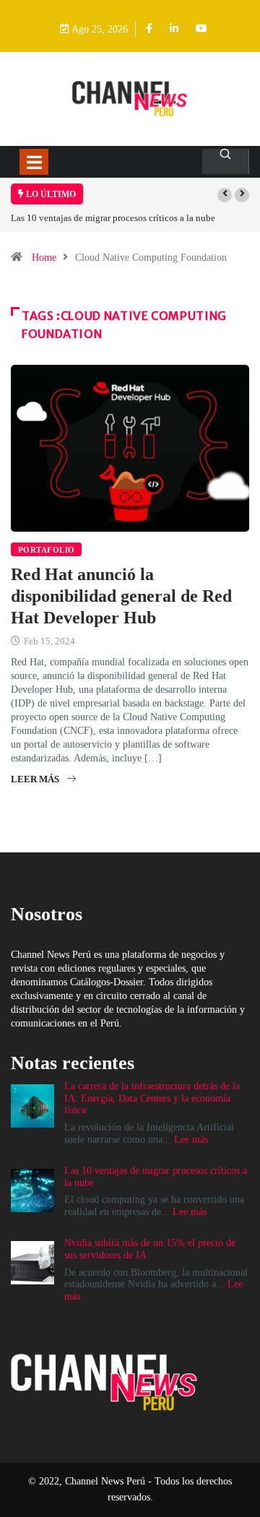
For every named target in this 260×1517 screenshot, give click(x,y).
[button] (224, 195)
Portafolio (46, 549)
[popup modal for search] (225, 161)
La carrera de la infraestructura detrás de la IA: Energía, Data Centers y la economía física (152, 1098)
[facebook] (149, 29)
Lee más (191, 1139)
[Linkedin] (174, 29)
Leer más (35, 779)
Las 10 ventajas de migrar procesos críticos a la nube (113, 217)
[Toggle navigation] (34, 162)
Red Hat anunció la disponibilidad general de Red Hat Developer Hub (121, 596)
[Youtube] (201, 29)
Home (44, 257)
